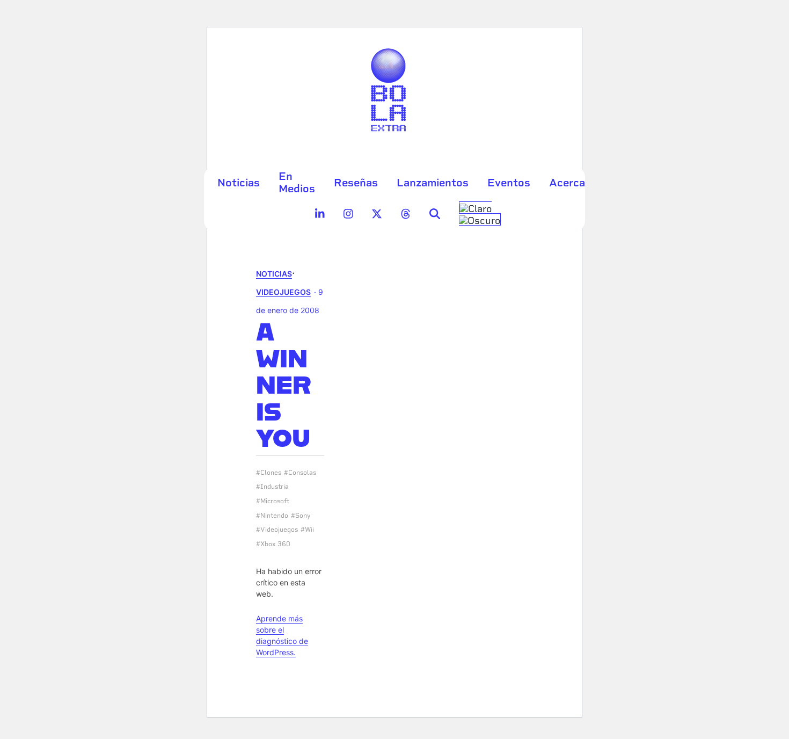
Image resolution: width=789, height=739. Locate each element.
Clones (270, 472)
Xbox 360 (275, 544)
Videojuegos (283, 292)
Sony (303, 515)
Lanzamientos (433, 182)
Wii (309, 529)
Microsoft (274, 501)
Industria (274, 486)
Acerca (567, 182)
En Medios (297, 182)
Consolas (302, 472)
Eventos (508, 182)
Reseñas (356, 182)
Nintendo (274, 515)
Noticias (238, 182)
